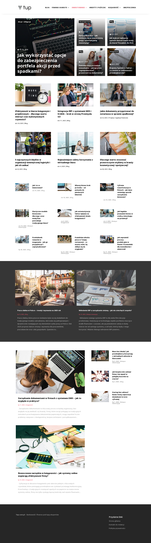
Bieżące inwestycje (25, 226)
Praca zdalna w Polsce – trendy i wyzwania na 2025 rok (39, 310)
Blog (47, 7)
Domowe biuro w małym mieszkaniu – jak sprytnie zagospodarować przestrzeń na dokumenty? (91, 69)
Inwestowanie (78, 7)
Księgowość (113, 7)
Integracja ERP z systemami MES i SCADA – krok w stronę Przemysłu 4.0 (75, 114)
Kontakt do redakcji (116, 524)
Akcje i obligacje (24, 22)
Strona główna (114, 521)
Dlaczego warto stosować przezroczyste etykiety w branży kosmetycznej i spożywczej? (116, 162)
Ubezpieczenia (129, 7)
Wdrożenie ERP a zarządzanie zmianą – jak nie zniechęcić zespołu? (105, 310)
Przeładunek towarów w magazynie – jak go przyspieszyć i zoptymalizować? (40, 242)
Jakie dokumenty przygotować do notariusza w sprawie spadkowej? (117, 112)
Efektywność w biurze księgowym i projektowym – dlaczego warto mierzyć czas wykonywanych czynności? (32, 115)
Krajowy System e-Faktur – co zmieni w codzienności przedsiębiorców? (121, 70)
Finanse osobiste (59, 7)
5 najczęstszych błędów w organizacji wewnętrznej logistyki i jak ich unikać (32, 162)
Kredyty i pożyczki (97, 7)
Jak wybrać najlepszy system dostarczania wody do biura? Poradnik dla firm (122, 40)
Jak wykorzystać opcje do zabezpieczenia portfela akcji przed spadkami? (41, 63)
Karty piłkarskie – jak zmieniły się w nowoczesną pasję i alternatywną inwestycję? (91, 39)
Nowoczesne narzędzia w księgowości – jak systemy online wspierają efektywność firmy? (47, 474)
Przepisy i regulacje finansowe (118, 118)
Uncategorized (84, 22)
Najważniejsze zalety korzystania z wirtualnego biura (75, 161)
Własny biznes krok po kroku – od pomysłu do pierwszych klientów (82, 190)
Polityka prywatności (117, 528)
